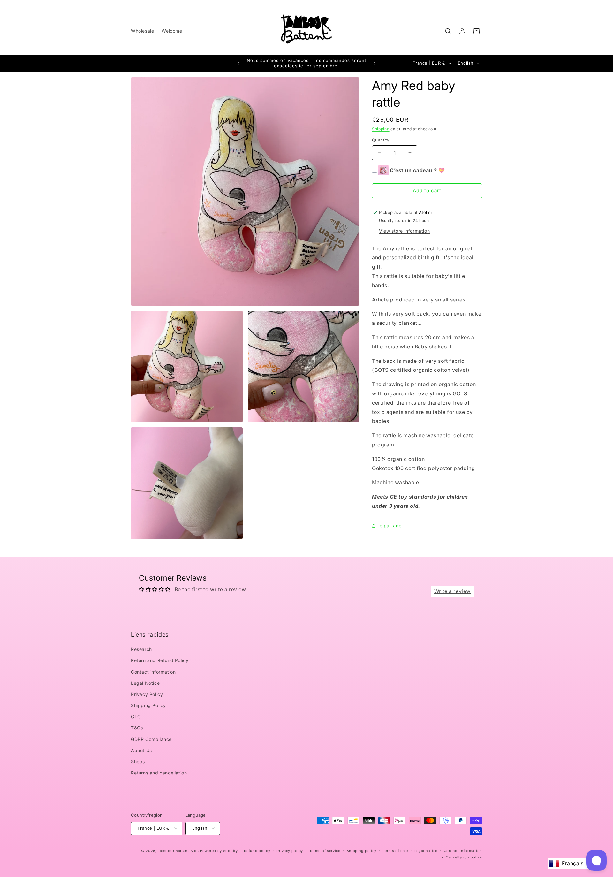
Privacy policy (289, 850)
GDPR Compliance (151, 739)
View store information (404, 230)
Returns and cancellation (159, 773)
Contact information (153, 672)
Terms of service (324, 850)
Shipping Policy (148, 705)
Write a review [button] (452, 591)
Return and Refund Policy (159, 660)
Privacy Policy (147, 694)
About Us (141, 750)
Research (141, 649)
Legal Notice (145, 683)
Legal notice (425, 850)
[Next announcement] (374, 63)
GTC (136, 717)
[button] (448, 31)
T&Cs (137, 728)
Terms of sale (395, 850)
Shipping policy (362, 850)
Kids (178, 850)
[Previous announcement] (238, 63)
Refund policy (257, 850)
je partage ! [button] (391, 525)
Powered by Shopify (219, 850)
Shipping (381, 128)
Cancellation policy (464, 857)
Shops (138, 761)
